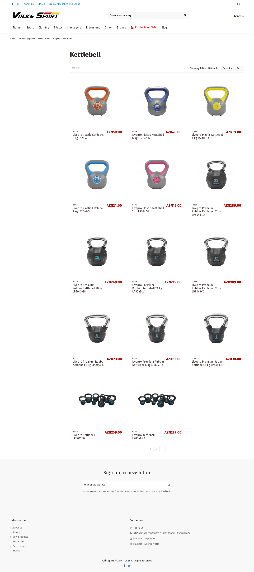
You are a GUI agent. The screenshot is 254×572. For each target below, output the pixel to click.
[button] (17, 27)
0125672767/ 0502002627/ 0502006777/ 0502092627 (161, 533)
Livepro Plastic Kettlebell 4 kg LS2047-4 (207, 136)
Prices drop (18, 546)
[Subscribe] (168, 484)
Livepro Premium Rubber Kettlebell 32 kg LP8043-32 (207, 211)
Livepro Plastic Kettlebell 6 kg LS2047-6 (148, 136)
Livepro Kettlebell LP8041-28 (143, 436)
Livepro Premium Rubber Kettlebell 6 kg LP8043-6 (148, 363)
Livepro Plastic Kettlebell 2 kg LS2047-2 (148, 209)
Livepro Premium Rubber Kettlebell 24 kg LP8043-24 (147, 288)
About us (29, 4)
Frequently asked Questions (64, 4)
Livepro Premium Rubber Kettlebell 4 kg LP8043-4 (208, 363)
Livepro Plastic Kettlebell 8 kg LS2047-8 (88, 136)
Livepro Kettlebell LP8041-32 (84, 436)
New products (20, 536)
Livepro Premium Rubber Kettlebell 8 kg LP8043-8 (89, 363)
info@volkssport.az (144, 538)
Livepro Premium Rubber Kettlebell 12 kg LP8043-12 (206, 288)
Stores (42, 4)
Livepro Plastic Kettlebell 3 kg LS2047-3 (88, 209)
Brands (16, 550)
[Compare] (121, 80)
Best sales (18, 541)
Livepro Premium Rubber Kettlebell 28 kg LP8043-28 (87, 288)
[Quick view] (121, 86)
